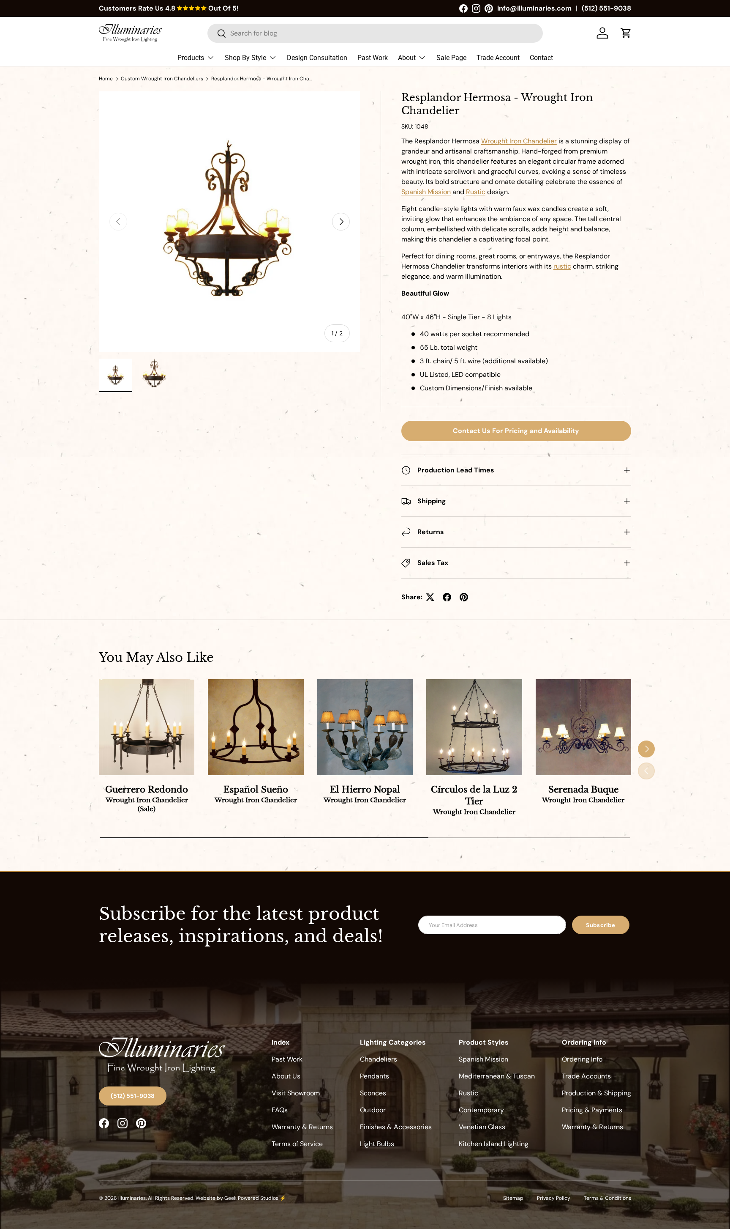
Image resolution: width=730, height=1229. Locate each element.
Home (106, 78)
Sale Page (451, 58)
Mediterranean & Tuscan (497, 1076)
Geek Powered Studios (251, 1198)
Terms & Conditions (607, 1198)
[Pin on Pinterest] (463, 597)
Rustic (468, 1093)
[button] (626, 33)
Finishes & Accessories (396, 1126)
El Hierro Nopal (365, 794)
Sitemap (513, 1198)
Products (190, 58)
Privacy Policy (553, 1198)
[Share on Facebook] (447, 597)
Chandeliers (378, 1059)
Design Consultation (317, 58)
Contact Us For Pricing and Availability (516, 430)
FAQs (280, 1110)
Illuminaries (132, 1198)
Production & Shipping (596, 1093)
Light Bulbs (377, 1143)
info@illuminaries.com (534, 8)
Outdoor (373, 1110)
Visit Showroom (296, 1093)
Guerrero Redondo (146, 799)
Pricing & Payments (592, 1110)
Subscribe (601, 925)
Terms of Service (297, 1143)
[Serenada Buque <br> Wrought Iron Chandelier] (583, 727)
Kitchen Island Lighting (493, 1143)
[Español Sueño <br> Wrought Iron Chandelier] (255, 727)
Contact (541, 58)
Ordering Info (582, 1059)
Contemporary (481, 1110)
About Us (286, 1076)
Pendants (374, 1076)
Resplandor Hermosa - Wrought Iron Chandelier (262, 78)
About (407, 58)
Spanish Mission (483, 1059)
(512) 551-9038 (606, 8)
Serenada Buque (583, 794)
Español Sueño (256, 794)
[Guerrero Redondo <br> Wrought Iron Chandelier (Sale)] (146, 727)
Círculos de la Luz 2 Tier (474, 800)
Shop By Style (245, 58)
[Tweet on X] (430, 597)
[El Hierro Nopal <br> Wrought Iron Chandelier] (365, 727)
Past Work (372, 58)
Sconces (373, 1093)
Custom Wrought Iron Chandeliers (162, 78)
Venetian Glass (482, 1126)
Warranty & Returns (302, 1126)
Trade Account (498, 58)
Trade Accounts (586, 1076)
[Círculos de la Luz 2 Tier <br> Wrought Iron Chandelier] (474, 727)
